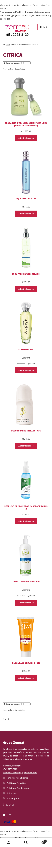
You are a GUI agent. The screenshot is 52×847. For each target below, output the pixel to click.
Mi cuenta (8, 842)
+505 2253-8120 (10, 769)
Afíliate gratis (13, 798)
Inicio (8, 44)
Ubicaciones (12, 793)
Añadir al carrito (26, 138)
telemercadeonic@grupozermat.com (20, 772)
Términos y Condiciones (17, 777)
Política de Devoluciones (18, 788)
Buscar (26, 842)
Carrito (40, 840)
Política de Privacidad (16, 783)
